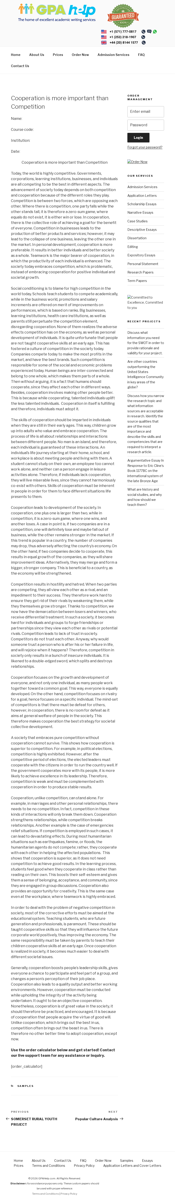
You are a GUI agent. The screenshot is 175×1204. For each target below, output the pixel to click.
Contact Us (20, 66)
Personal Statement (142, 264)
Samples (25, 1086)
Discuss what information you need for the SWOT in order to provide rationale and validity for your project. (145, 343)
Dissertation (137, 238)
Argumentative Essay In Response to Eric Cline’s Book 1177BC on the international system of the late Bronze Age (145, 470)
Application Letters (142, 195)
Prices (58, 55)
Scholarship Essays (142, 204)
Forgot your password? (144, 147)
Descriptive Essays (142, 229)
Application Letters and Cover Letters (132, 1165)
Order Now (80, 55)
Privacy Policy (84, 1165)
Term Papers (137, 281)
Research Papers (140, 272)
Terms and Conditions (48, 1165)
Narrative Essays (140, 212)
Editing (132, 247)
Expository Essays (141, 255)
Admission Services (113, 55)
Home (16, 55)
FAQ (141, 55)
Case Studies (137, 221)
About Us (36, 55)
